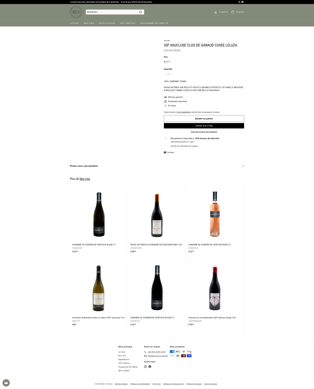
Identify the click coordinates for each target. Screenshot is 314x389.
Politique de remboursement (173, 384)
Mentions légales (121, 384)
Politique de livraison (194, 384)
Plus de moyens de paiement (204, 132)
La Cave (74, 23)
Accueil (167, 41)
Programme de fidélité (154, 23)
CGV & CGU (156, 384)
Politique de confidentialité (140, 384)
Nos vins (89, 23)
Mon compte (123, 370)
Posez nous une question (84, 166)
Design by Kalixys (210, 384)
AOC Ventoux (128, 23)
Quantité (168, 69)
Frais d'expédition (183, 112)
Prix (166, 57)
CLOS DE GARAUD (172, 50)
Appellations (107, 23)
